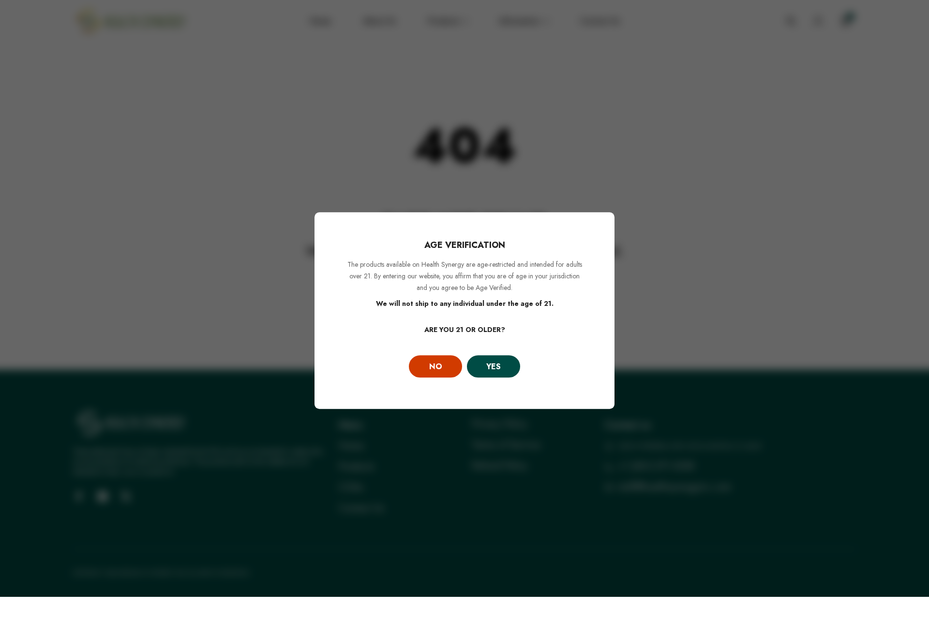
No (435, 366)
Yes (493, 366)
